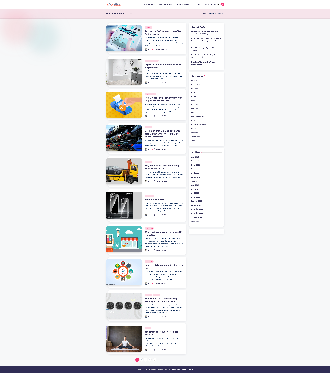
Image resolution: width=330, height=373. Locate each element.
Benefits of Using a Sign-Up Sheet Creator (204, 49)
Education (195, 89)
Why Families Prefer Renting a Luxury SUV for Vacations (205, 56)
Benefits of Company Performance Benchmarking (204, 63)
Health (148, 328)
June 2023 (195, 185)
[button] (154, 360)
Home (204, 13)
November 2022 (197, 213)
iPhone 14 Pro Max (154, 199)
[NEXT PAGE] (154, 360)
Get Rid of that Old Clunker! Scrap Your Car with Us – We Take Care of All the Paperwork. (163, 134)
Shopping (194, 133)
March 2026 (195, 165)
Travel (193, 141)
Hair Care (194, 109)
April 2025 (195, 173)
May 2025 (195, 169)
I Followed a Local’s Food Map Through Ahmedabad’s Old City (205, 33)
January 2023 (196, 205)
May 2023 (195, 189)
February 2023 (196, 201)
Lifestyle (194, 121)
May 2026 (195, 161)
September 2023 (197, 181)
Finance (156, 294)
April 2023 (195, 193)
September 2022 (197, 221)
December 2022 (197, 209)
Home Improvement (152, 60)
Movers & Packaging (198, 125)
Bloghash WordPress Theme (182, 369)
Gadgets (194, 105)
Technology (149, 195)
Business (148, 27)
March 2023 (195, 197)
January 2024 (196, 177)
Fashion (194, 93)
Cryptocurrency (150, 94)
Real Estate (195, 129)
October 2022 (196, 217)
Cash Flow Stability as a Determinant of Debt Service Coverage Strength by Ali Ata (206, 41)
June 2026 (195, 157)
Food (193, 101)
